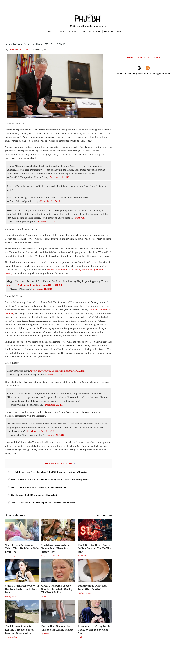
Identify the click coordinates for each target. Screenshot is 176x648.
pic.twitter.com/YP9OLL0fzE (70, 370)
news (82, 31)
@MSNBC (80, 217)
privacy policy (143, 57)
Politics (26, 49)
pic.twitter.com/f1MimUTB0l (47, 284)
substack (72, 31)
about (119, 31)
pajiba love (108, 31)
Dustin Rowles (15, 49)
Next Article (66, 463)
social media (94, 31)
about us (130, 57)
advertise (157, 57)
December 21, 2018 (59, 177)
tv (56, 31)
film (49, 31)
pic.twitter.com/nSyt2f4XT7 (40, 431)
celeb (63, 31)
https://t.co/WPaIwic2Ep (42, 370)
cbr (127, 31)
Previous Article (51, 463)
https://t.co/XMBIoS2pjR (19, 284)
